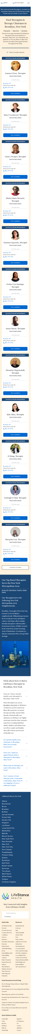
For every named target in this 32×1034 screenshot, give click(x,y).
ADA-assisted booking (22, 951)
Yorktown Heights (9, 882)
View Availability (15, 93)
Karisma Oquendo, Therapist (15, 243)
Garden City (6, 820)
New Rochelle (7, 841)
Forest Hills (6, 817)
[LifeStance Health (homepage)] (4, 3)
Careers (19, 1030)
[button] (7, 930)
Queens (19, 590)
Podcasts (18, 928)
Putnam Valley (7, 855)
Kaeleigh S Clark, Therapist (15, 498)
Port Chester (7, 849)
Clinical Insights (20, 932)
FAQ (17, 937)
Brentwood (6, 804)
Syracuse (5, 868)
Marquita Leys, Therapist (15, 540)
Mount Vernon (7, 836)
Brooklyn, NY (7, 83)
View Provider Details (15, 76)
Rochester (6, 860)
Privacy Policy (19, 939)
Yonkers (5, 879)
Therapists (6, 31)
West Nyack (6, 874)
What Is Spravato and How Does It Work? (13, 994)
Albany (4, 801)
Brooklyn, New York (10, 705)
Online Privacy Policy (21, 941)
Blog (17, 930)
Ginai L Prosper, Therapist (15, 157)
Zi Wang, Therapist (15, 456)
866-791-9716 (9, 87)
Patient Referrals (20, 926)
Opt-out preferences (21, 966)
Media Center (19, 935)
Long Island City (8, 828)
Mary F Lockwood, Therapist (15, 115)
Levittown (6, 825)
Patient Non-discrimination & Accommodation (20, 946)
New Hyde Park (8, 839)
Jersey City (5, 590)
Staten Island (7, 866)
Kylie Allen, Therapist (15, 415)
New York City (7, 847)
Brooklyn (24, 31)
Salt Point (6, 863)
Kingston (5, 823)
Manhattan (12, 590)
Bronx (4, 806)
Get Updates (7, 916)
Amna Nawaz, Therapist (15, 329)
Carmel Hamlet (8, 814)
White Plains (7, 876)
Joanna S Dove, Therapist (15, 73)
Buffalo (5, 812)
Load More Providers (15, 567)
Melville (5, 833)
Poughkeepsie (7, 852)
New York (16, 31)
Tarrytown (6, 871)
